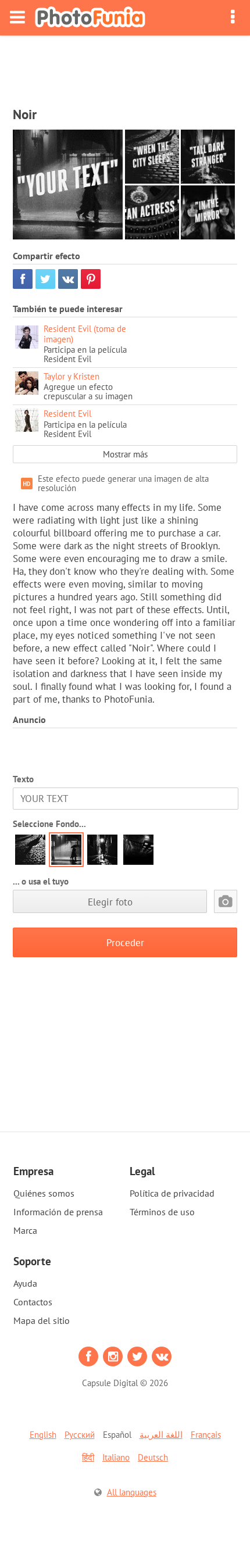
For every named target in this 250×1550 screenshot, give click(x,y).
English (43, 1434)
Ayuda (25, 1283)
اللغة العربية (161, 1434)
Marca (25, 1230)
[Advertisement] (125, 67)
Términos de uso (162, 1212)
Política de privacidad (172, 1193)
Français (206, 1434)
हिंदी (88, 1457)
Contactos (32, 1302)
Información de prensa (58, 1212)
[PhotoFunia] (90, 17)
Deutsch (153, 1457)
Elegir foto (110, 901)
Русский (80, 1434)
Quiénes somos (43, 1193)
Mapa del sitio (41, 1320)
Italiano (116, 1457)
